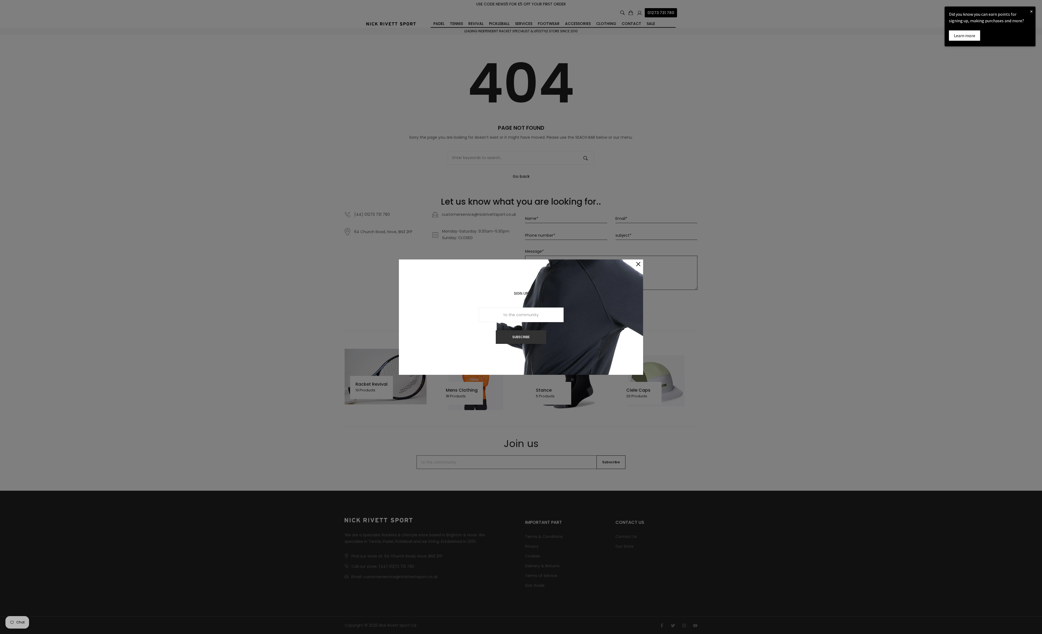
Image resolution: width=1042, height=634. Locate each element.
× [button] (1031, 11)
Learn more (964, 35)
